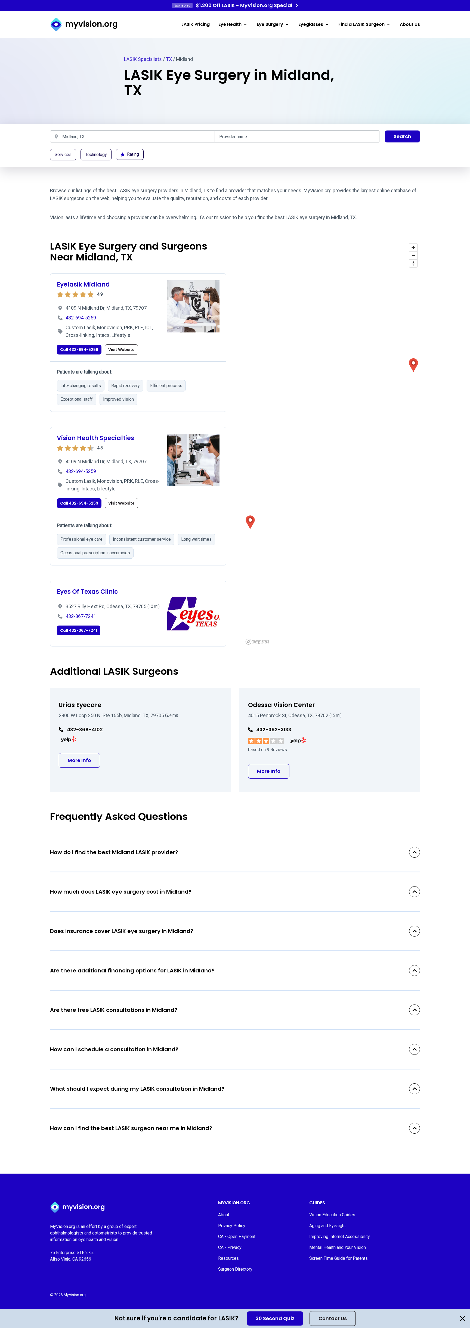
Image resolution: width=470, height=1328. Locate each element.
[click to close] (462, 1318)
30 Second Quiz (275, 1318)
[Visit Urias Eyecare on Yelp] (68, 739)
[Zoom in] (413, 247)
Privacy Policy (231, 1225)
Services (63, 154)
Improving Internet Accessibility (339, 1236)
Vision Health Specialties (95, 438)
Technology (96, 154)
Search (402, 136)
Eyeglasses (310, 24)
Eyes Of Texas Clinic (87, 591)
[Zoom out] (413, 255)
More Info (84, 760)
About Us (410, 24)
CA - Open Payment (236, 1236)
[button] (413, 365)
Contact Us (333, 1318)
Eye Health (230, 24)
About (223, 1214)
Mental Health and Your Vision (337, 1247)
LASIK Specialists (143, 59)
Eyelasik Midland (83, 284)
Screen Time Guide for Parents (338, 1258)
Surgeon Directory (235, 1269)
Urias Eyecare (80, 705)
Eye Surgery (270, 24)
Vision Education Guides (332, 1214)
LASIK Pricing (195, 24)
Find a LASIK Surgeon (361, 24)
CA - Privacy (230, 1247)
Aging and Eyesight (327, 1225)
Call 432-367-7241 (78, 630)
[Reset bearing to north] (413, 263)
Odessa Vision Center (281, 705)
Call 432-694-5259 (79, 349)
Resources (228, 1258)
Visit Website (121, 349)
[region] (332, 443)
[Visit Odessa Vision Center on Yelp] (298, 740)
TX (169, 59)
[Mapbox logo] (257, 642)
